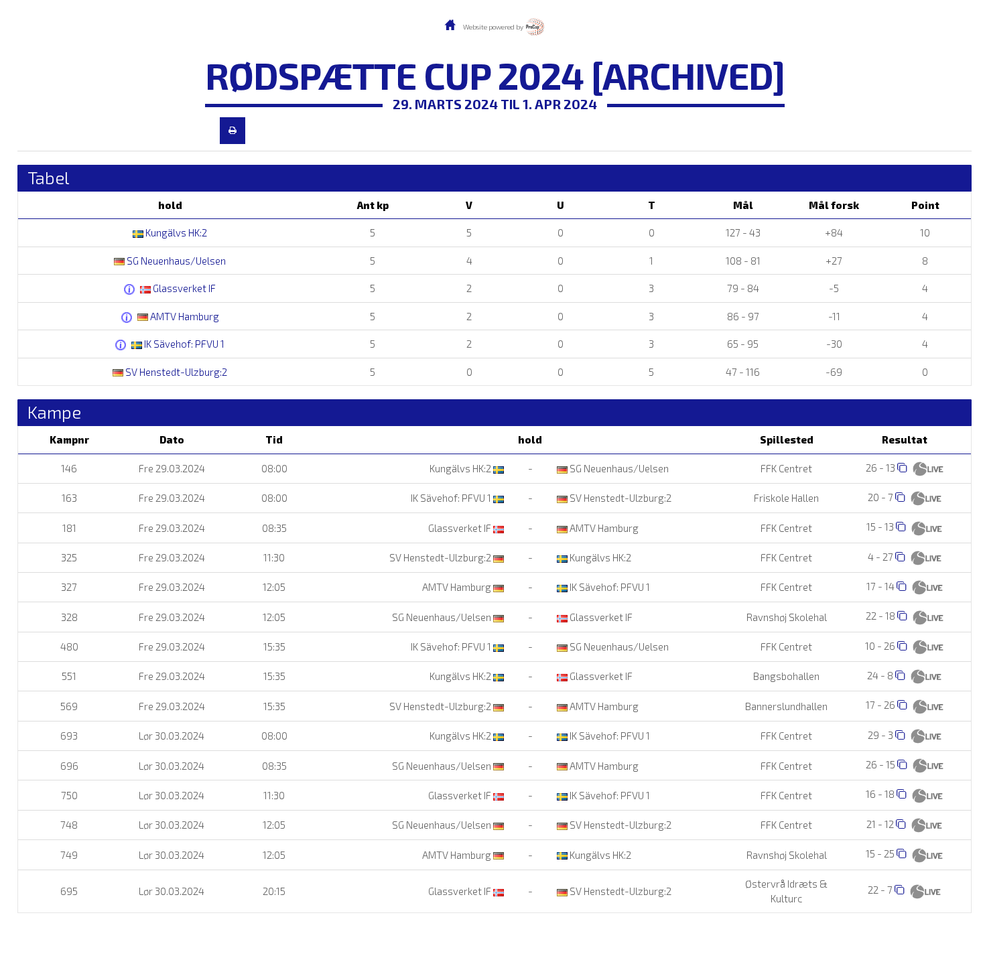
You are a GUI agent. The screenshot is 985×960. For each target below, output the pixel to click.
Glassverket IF (183, 288)
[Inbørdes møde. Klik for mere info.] (131, 289)
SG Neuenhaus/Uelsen (175, 261)
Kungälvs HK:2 (175, 232)
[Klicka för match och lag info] (902, 467)
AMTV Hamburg (183, 316)
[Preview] (232, 130)
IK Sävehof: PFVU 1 (183, 344)
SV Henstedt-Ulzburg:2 (175, 372)
